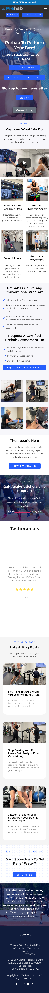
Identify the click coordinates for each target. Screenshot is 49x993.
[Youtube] (28, 984)
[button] (45, 8)
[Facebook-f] (17, 984)
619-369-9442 (31, 969)
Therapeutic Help (24, 441)
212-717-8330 (28, 954)
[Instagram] (20, 984)
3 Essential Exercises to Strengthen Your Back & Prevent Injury (23, 817)
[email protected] (22, 511)
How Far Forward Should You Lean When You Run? (24, 693)
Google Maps (25, 965)
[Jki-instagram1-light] (24, 984)
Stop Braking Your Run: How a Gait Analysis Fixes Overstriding (23, 753)
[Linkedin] (32, 984)
